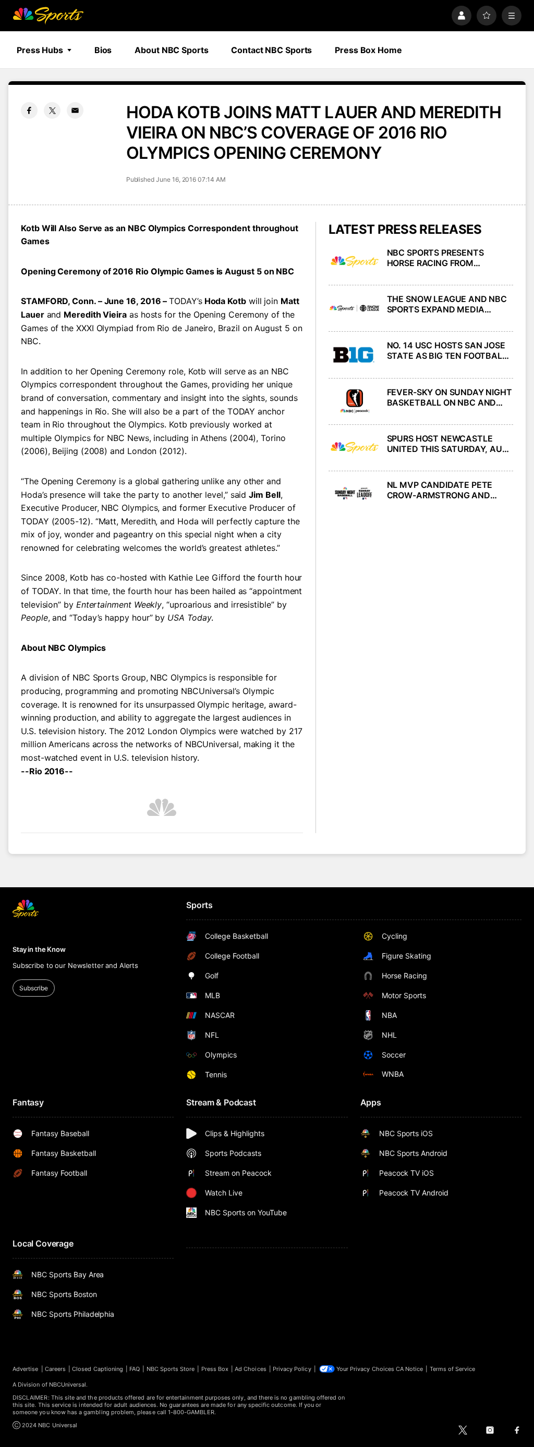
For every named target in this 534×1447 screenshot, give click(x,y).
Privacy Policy (292, 1369)
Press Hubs (40, 50)
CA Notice (409, 1369)
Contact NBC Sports (271, 50)
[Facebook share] (29, 110)
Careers (55, 1369)
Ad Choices (250, 1369)
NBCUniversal (68, 1384)
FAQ (134, 1369)
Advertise (26, 1369)
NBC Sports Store (171, 1369)
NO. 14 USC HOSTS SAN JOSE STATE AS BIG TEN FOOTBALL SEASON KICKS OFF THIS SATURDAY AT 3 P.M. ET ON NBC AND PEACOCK (447, 350)
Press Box (215, 1369)
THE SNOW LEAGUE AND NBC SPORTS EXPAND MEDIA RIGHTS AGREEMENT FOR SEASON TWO (447, 304)
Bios (103, 50)
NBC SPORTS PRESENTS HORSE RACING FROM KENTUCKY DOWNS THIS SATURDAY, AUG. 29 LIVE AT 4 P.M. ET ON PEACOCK (448, 257)
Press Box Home (368, 50)
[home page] (48, 16)
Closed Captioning (97, 1369)
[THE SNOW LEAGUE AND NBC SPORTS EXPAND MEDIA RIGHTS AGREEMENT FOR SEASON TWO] (355, 308)
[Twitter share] (52, 110)
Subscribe (33, 988)
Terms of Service (453, 1369)
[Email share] (75, 110)
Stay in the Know (39, 949)
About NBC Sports (171, 50)
